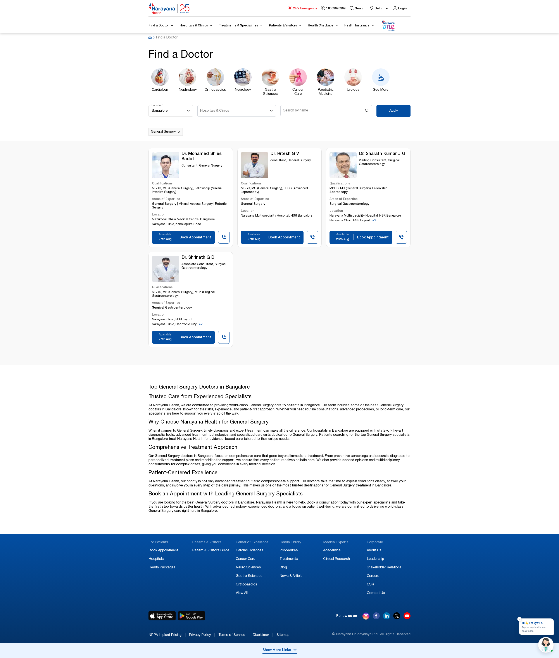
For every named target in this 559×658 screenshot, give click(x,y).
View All (242, 593)
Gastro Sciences (249, 576)
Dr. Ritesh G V (284, 154)
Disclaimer (263, 635)
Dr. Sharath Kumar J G (382, 154)
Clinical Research (336, 559)
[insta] (365, 616)
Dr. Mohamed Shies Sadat (201, 156)
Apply (393, 111)
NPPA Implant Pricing (167, 635)
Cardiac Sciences (249, 550)
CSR (370, 585)
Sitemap (283, 635)
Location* (157, 105)
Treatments (289, 559)
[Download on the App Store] (162, 615)
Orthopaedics (246, 585)
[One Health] (388, 26)
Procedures (289, 550)
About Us (374, 550)
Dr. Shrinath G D (197, 258)
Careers (373, 576)
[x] (396, 618)
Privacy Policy (202, 635)
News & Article (291, 576)
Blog (283, 567)
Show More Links (276, 650)
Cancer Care (245, 559)
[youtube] (407, 618)
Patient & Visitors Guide (210, 550)
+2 (374, 220)
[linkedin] (386, 618)
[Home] (169, 8)
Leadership (375, 559)
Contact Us (376, 593)
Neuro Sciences (248, 567)
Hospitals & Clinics (214, 111)
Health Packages (162, 567)
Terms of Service (233, 635)
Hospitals (156, 559)
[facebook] (376, 618)
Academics (332, 550)
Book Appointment (163, 550)
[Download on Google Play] (191, 615)
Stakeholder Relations (384, 567)
